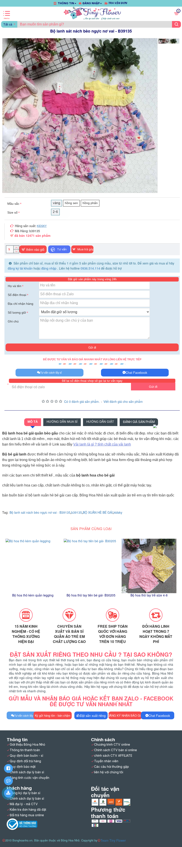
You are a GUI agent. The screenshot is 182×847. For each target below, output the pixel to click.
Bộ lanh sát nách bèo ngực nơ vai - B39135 (40, 512)
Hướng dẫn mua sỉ (62, 421)
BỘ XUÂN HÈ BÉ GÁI (98, 512)
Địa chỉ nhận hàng (20, 303)
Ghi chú (13, 321)
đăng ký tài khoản (21, 268)
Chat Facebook (136, 372)
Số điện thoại (17, 295)
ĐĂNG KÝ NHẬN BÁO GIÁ (125, 715)
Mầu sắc (13, 203)
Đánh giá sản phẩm (139, 422)
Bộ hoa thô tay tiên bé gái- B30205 (91, 595)
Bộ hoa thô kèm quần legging (32, 595)
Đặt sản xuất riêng (93, 715)
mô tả (33, 421)
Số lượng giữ (17, 312)
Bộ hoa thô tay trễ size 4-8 (149, 595)
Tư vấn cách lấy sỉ (51, 372)
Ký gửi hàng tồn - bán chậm (52, 715)
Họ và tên (14, 286)
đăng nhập (49, 268)
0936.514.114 (90, 268)
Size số (12, 212)
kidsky (118, 512)
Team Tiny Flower (113, 840)
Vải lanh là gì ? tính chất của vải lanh (102, 444)
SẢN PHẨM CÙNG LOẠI (91, 529)
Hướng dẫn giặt (100, 421)
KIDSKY (42, 226)
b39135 (76, 512)
